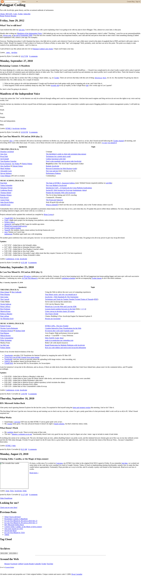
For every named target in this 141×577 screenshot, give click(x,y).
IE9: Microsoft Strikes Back (14, 525)
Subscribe (26, 14)
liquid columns (59, 424)
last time (125, 463)
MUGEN (9, 14)
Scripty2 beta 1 (9, 222)
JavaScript (15, 128)
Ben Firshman (5, 309)
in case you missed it (109, 143)
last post (21, 30)
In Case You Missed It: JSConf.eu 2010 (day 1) (20, 523)
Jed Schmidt (4, 159)
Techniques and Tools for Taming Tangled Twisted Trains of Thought (69, 299)
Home (2, 14)
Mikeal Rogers (5, 335)
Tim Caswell (4, 299)
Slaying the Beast (10, 531)
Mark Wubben (5, 168)
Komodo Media (9, 567)
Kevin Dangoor (5, 164)
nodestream (77, 190)
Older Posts (4, 498)
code (74, 168)
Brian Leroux (48, 214)
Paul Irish (3, 183)
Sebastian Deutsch (6, 331)
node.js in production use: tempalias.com (59, 340)
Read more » (34, 473)
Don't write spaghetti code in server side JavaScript (63, 161)
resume (9, 424)
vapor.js (7, 361)
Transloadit (8, 359)
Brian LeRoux (5, 306)
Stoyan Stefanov (6, 173)
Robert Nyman (5, 326)
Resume (13, 16)
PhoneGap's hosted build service (15, 226)
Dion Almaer (4, 292)
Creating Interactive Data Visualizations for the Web (63, 328)
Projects (7, 16)
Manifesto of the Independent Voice (29, 33)
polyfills (109, 183)
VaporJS (7, 230)
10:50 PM (24, 132)
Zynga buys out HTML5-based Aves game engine (21, 357)
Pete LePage (4, 316)
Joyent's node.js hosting (12, 228)
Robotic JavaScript (52, 166)
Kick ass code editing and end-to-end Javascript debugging (65, 348)
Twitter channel (118, 141)
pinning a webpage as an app (22, 434)
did (87, 85)
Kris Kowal (4, 197)
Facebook (13, 564)
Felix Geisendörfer (6, 338)
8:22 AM (24, 449)
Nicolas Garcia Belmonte (9, 328)
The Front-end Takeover (54, 200)
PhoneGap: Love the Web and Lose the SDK (61, 306)
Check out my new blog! (8, 507)
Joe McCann (4, 345)
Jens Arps (3, 154)
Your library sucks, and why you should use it (61, 294)
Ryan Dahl (4, 156)
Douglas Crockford (7, 152)
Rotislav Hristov (6, 195)
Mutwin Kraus (5, 311)
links (14, 446)
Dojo (12, 491)
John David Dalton (7, 202)
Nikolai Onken (17, 166)
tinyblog (14, 52)
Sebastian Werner (6, 188)
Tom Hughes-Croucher (8, 161)
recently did (55, 85)
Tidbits (6, 535)
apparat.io (7, 224)
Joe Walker (16, 164)
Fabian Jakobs (5, 348)
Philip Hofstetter (6, 340)
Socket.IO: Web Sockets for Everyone (59, 190)
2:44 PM (24, 394)
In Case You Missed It (29, 278)
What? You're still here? (12, 517)
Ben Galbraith (16, 292)
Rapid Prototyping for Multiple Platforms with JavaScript (65, 345)
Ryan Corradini (76, 574)
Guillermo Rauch (6, 190)
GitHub (20, 564)
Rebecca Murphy (6, 314)
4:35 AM (24, 262)
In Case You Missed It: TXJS (14, 533)
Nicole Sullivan (5, 304)
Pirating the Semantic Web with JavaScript (60, 193)
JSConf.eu (27, 276)
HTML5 (8, 128)
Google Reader (28, 564)
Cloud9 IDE (8, 218)
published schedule (68, 278)
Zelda (25, 491)
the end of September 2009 (23, 35)
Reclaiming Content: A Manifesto (16, 519)
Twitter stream (97, 278)
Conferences (10, 259)
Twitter (20, 14)
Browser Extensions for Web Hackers (59, 168)
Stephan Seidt (20, 331)
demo (84, 190)
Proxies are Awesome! (53, 319)
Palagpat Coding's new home (43, 49)
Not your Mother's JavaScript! (56, 185)
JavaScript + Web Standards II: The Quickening (61, 297)
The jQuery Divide (51, 314)
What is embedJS (52, 205)
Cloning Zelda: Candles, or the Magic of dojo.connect (23, 527)
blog (61, 338)
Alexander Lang (6, 171)
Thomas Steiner (5, 193)
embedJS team (5, 205)
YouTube (50, 564)
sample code (69, 331)
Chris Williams (5, 176)
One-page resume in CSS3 (13, 529)
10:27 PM (24, 56)
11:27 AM (24, 494)
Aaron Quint (4, 200)
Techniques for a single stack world (58, 156)
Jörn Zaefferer (5, 166)
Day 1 (11, 141)
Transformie (8, 355)
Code (15, 14)
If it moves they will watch (54, 331)
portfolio (10, 432)
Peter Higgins (5, 294)
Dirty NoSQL (50, 338)
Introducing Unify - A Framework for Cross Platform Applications (69, 188)
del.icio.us (98, 78)
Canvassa (17, 422)
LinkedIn (37, 564)
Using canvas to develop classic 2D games (60, 311)
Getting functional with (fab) (56, 159)
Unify (6, 220)
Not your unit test (52, 171)
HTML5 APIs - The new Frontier (56, 326)
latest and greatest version (81, 407)
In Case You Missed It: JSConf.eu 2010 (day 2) (20, 521)
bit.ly (104, 78)
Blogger (7, 564)
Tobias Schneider (6, 185)
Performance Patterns (53, 173)
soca (5, 232)
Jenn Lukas (4, 297)
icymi (17, 259)
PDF (96, 299)
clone (7, 491)
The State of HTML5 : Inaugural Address (60, 183)
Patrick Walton (27, 164)
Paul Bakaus (4, 333)
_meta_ (8, 52)
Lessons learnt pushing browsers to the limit (60, 309)
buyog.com (7, 35)
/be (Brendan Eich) (7, 319)
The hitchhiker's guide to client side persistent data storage (66, 154)
